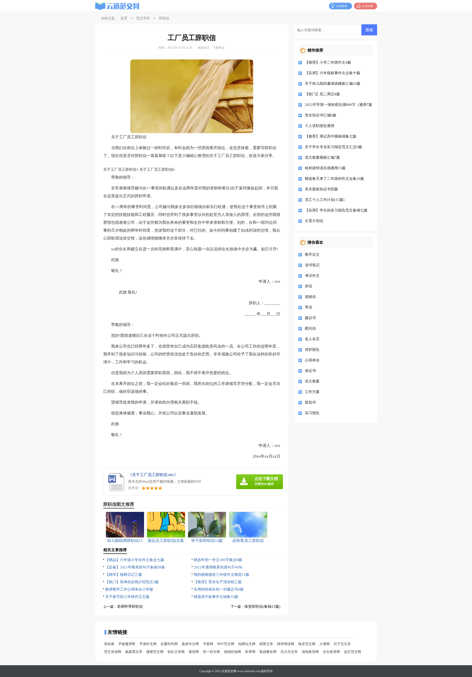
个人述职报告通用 (319, 126)
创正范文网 (352, 652)
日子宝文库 (342, 644)
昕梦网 (250, 652)
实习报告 (312, 413)
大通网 (324, 644)
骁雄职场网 (232, 652)
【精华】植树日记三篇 (123, 575)
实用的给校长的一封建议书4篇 (219, 589)
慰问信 (310, 328)
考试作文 (312, 276)
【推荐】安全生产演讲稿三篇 (218, 582)
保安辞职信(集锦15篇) (262, 606)
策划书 (310, 402)
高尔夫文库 (289, 652)
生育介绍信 (314, 221)
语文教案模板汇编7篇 (322, 157)
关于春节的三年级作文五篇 (127, 597)
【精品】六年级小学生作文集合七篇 (134, 560)
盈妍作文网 (190, 644)
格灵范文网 (306, 644)
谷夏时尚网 (169, 644)
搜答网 (194, 652)
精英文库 (266, 644)
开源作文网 (148, 644)
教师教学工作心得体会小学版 (129, 589)
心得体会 (312, 360)
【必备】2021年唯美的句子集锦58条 (135, 567)
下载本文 (219, 47)
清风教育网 (310, 652)
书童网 (208, 644)
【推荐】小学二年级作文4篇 (328, 62)
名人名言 (312, 339)
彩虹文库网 (176, 652)
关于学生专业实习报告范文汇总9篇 (333, 147)
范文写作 (143, 18)
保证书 (310, 371)
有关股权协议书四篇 (321, 189)
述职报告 (312, 350)
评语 (308, 286)
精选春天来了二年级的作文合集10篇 (334, 179)
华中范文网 (225, 644)
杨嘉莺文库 (133, 652)
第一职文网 (211, 652)
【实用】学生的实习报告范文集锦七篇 (336, 210)
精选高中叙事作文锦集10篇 (216, 597)
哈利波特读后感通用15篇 (325, 168)
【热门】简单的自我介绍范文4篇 (132, 582)
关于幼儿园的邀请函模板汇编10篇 (332, 83)
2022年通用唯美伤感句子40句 (218, 567)
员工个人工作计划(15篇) (324, 200)
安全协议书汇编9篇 (320, 115)
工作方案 (312, 392)
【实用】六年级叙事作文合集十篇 (332, 73)
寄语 (308, 307)
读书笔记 (312, 265)
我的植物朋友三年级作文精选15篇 (221, 575)
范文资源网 (112, 652)
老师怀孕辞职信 (130, 606)
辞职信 (164, 18)
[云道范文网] (117, 6)
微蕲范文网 (154, 652)
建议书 (310, 318)
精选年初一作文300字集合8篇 (218, 560)
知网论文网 (246, 644)
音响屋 (109, 644)
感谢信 (310, 297)
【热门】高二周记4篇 (322, 94)
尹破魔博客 (126, 644)
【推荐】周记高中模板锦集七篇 (330, 136)
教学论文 (312, 254)
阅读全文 (204, 47)
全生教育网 (331, 652)
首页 (123, 18)
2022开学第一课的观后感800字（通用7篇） (337, 105)
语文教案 (312, 381)
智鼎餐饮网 (268, 652)
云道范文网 (228, 671)
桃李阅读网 (285, 644)
